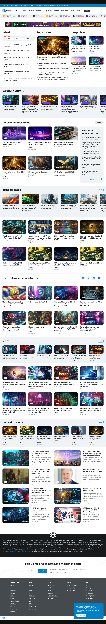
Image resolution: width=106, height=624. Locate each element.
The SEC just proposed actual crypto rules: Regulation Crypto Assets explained (96, 49)
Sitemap (12, 612)
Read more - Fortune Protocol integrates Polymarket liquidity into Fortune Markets (92, 318)
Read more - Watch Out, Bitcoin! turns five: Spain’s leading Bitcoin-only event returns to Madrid (10, 199)
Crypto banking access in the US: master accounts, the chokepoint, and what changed (91, 145)
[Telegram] (88, 278)
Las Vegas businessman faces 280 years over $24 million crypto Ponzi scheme (39, 410)
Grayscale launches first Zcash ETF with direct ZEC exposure (91, 237)
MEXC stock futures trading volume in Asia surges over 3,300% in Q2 (64, 238)
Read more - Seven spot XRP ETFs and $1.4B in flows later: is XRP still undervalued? (96, 61)
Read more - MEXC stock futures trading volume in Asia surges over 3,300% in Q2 (66, 227)
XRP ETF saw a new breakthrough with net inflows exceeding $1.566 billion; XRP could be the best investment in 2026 (69, 109)
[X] (83, 278)
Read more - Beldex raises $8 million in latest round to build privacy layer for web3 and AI (69, 199)
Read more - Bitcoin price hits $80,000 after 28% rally (61, 430)
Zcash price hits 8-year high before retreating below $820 (95, 438)
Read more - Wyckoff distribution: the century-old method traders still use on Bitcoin (78, 349)
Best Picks (60, 5)
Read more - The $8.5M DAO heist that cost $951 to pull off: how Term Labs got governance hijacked (78, 40)
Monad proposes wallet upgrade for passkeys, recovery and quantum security (14, 329)
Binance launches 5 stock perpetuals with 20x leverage (64, 383)
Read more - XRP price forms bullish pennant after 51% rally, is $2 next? (66, 254)
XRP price (38, 16)
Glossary (66, 5)
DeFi (30, 604)
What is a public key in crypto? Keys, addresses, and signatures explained (9, 357)
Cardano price (92, 16)
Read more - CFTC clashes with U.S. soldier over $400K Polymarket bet (67, 515)
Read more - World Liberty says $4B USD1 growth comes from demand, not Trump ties (66, 163)
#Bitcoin (10, 39)
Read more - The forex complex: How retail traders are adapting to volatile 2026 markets (10, 100)
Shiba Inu (32, 596)
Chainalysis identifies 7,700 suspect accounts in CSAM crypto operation (12, 265)
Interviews (13, 609)
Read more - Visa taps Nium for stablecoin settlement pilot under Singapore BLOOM (66, 293)
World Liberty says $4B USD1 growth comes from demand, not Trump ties (64, 174)
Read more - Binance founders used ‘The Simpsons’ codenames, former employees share (49, 100)
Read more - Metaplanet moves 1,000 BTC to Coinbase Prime (40, 318)
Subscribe (42, 571)
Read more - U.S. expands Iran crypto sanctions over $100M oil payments (15, 458)
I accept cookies (81, 615)
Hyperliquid (31, 268)
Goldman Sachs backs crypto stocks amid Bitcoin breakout (64, 143)
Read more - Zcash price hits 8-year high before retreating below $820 (96, 430)
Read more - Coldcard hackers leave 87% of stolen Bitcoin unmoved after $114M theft (92, 293)
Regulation (32, 606)
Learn (78, 11)
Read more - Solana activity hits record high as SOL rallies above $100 (40, 133)
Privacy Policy (71, 588)
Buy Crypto (5, 5)
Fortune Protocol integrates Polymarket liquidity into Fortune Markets (90, 329)
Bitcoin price (8, 16)
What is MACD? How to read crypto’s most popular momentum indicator (95, 358)
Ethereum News (12, 551)
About (32, 5)
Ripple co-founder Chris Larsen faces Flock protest (92, 470)
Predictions (64, 11)
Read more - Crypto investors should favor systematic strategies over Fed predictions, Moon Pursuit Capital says (40, 227)
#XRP (27, 39)
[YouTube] (99, 278)
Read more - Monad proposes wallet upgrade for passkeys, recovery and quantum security (14, 318)
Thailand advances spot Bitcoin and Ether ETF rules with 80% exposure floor (13, 304)
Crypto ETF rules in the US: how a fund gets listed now (90, 152)
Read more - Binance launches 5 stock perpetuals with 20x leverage (66, 373)
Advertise (46, 5)
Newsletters (39, 5)
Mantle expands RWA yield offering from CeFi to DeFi (12, 237)
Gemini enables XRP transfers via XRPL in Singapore (65, 409)
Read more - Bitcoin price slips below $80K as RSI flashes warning (14, 163)
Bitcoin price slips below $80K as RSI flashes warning (51, 58)
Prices (72, 11)
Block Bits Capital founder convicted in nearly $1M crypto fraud (40, 471)
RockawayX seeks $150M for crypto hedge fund (12, 143)
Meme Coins (18, 5)
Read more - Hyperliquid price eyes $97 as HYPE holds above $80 (40, 254)
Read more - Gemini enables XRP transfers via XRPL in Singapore (66, 399)
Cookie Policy (71, 590)
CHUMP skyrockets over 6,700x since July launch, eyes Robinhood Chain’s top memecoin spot (30, 208)
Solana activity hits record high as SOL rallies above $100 (39, 143)
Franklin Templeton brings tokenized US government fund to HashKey (91, 384)
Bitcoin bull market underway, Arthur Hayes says (78, 438)
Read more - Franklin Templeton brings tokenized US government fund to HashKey (92, 373)
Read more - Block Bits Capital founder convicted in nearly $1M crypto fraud (15, 476)
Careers (50, 593)
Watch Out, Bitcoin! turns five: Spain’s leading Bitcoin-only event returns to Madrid (10, 207)
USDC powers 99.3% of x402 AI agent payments (39, 303)
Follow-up (52, 5)
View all (92, 179)
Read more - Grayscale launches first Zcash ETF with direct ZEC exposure (92, 227)
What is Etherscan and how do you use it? (43, 356)
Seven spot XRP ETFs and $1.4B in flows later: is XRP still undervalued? (96, 68)
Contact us (26, 5)
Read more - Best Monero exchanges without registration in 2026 (88, 100)
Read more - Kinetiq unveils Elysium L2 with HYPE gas (92, 254)
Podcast (12, 606)
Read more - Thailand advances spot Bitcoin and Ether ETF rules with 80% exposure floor (14, 293)
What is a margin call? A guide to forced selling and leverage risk (61, 357)
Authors (50, 598)
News (24, 11)
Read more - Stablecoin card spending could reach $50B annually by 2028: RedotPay (66, 318)
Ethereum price (24, 16)
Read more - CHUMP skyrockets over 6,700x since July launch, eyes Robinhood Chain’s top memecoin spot (30, 199)
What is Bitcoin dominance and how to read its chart (26, 357)
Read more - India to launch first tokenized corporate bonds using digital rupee (92, 399)
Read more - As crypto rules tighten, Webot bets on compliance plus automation (49, 199)
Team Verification (53, 596)
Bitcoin (4, 176)
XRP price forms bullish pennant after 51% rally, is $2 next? (65, 264)
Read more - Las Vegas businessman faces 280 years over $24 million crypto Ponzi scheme (40, 399)
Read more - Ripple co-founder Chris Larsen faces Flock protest (67, 476)
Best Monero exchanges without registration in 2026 (88, 107)
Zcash (82, 241)
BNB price (51, 16)
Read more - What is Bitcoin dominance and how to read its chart (27, 349)
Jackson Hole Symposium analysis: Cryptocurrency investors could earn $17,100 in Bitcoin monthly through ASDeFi (30, 109)
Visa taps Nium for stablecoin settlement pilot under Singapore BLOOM (65, 304)
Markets (56, 11)
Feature (31, 11)
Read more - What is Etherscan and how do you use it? (44, 349)
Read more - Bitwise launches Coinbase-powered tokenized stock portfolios (40, 163)
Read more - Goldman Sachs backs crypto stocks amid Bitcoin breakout (66, 133)
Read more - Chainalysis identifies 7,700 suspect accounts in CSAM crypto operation (14, 254)
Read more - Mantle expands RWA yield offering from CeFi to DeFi (14, 227)
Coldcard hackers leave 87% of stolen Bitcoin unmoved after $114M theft (91, 304)
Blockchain (32, 598)
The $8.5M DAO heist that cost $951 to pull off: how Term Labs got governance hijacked (78, 49)
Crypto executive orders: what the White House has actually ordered (92, 158)
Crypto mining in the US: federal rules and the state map (90, 173)
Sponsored (32, 609)
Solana (30, 147)
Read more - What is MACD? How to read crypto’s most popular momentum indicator (96, 349)
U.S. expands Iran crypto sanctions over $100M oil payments (40, 453)
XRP (56, 268)
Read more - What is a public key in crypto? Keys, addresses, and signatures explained (9, 349)
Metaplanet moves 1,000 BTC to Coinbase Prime (39, 328)
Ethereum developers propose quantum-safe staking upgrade (13, 383)
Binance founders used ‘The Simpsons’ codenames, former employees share (49, 107)
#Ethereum (19, 39)
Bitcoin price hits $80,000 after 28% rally (61, 437)
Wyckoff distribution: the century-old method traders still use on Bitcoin (78, 358)
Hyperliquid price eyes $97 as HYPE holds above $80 (39, 264)
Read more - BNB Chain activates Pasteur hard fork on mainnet (15, 515)
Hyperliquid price (78, 16)
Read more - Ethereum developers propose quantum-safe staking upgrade (14, 373)
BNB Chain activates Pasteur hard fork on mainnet (39, 510)
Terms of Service (72, 585)
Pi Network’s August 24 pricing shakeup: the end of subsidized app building (78, 69)
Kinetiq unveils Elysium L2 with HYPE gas (91, 264)
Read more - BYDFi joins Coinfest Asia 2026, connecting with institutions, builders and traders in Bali (88, 199)
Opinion (38, 11)
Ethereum (4, 387)
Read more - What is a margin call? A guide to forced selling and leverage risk (61, 349)
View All (100, 189)
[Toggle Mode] (103, 6)
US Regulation (47, 11)
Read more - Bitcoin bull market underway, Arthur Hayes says (78, 430)
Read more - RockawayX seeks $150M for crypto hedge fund (14, 133)
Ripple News (23, 551)
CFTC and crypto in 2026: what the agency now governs (91, 138)
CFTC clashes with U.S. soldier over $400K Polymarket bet (91, 510)
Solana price (65, 16)
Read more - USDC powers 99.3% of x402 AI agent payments (40, 293)
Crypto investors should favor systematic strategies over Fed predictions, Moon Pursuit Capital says (53, 78)
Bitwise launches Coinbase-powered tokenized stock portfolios (38, 174)
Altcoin (31, 601)
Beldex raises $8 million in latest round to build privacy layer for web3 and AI (69, 207)
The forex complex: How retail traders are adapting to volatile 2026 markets (10, 107)
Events (11, 5)
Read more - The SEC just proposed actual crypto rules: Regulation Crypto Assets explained (96, 40)
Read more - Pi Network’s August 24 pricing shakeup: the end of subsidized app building (78, 61)
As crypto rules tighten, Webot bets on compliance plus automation (49, 207)
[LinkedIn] (94, 278)
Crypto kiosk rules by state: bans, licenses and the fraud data (91, 165)
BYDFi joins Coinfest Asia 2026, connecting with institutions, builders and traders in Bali (87, 208)
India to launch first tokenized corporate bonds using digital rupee (91, 410)
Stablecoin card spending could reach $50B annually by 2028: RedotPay (65, 329)
